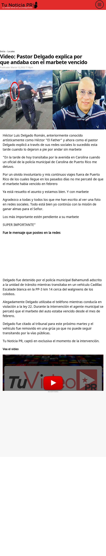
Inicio (2, 51)
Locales (11, 51)
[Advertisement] (53, 29)
